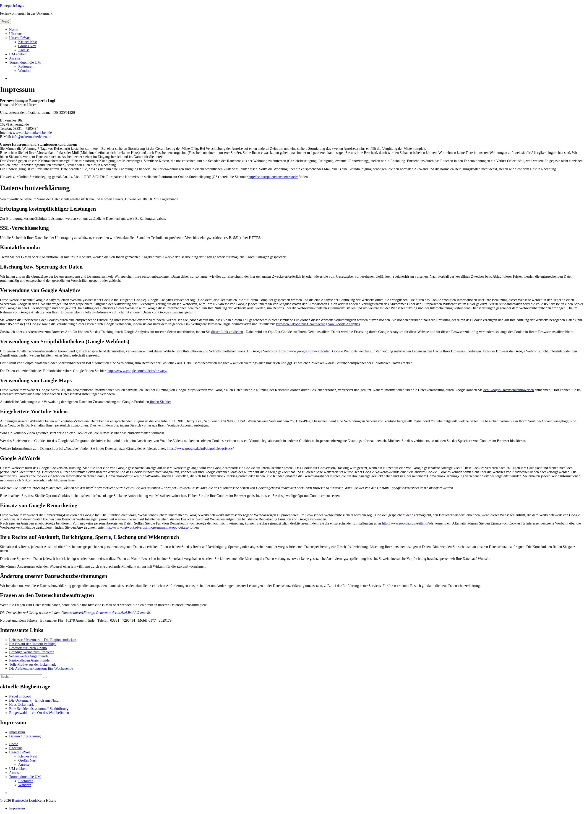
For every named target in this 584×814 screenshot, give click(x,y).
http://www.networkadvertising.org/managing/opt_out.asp (147, 527)
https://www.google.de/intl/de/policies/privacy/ (200, 448)
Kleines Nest (27, 42)
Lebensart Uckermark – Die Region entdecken (42, 640)
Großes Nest (27, 46)
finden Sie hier (160, 402)
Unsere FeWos (19, 38)
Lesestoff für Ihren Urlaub (28, 648)
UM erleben (17, 54)
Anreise (23, 50)
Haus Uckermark (21, 704)
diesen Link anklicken (227, 332)
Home (13, 29)
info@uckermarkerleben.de (31, 137)
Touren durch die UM (25, 62)
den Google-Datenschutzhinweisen (508, 390)
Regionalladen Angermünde (29, 660)
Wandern (24, 70)
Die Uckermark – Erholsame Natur (34, 700)
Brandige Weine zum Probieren (31, 652)
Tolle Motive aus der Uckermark (32, 664)
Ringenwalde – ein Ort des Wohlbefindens (39, 713)
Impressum (17, 732)
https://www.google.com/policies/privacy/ (137, 371)
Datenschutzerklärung (25, 736)
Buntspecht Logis (24, 800)
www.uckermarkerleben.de (32, 132)
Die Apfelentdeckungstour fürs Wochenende (41, 668)
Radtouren (25, 66)
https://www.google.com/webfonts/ (304, 351)
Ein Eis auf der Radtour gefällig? (32, 644)
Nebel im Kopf (20, 696)
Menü (5, 21)
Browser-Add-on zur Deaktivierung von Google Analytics (318, 324)
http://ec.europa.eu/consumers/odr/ (273, 177)
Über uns (15, 34)
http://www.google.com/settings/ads (407, 523)
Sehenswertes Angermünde (28, 656)
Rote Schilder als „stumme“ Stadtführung (38, 709)
